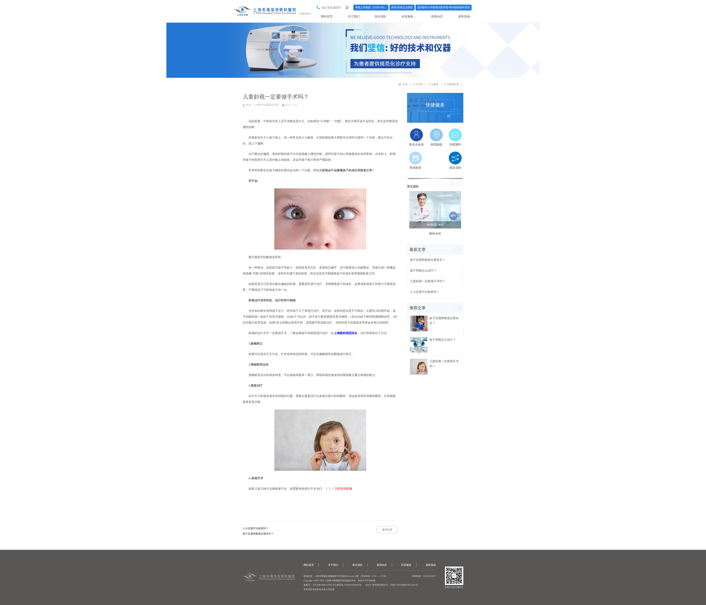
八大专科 (418, 84)
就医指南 (464, 16)
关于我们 (354, 16)
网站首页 (327, 16)
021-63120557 (331, 7)
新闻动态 (437, 16)
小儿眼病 (433, 84)
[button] (452, 183)
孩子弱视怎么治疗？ (423, 270)
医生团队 (380, 16)
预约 (453, 215)
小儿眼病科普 (451, 84)
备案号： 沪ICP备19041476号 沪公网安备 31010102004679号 (333, 585)
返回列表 (387, 529)
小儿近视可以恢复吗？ (255, 528)
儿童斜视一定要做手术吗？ (427, 281)
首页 (405, 84)
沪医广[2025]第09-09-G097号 (404, 585)
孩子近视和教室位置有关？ (258, 534)
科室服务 (407, 16)
